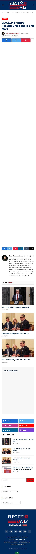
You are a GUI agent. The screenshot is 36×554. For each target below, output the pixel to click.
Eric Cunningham (13, 33)
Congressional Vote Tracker (17, 537)
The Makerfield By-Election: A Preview (16, 360)
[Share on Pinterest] (25, 40)
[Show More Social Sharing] (32, 40)
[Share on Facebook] (6, 40)
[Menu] (3, 5)
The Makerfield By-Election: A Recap (15, 334)
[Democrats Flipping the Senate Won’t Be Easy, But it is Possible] (6, 469)
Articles (4, 18)
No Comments (6, 35)
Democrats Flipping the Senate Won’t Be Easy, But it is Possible (23, 468)
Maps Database (24, 542)
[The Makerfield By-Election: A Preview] (18, 348)
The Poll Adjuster (10, 542)
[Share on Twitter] (16, 40)
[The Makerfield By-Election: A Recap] (18, 322)
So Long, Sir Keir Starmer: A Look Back (15, 307)
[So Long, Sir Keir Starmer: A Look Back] (18, 296)
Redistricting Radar (18, 544)
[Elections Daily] (18, 5)
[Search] (33, 5)
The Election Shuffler (17, 539)
